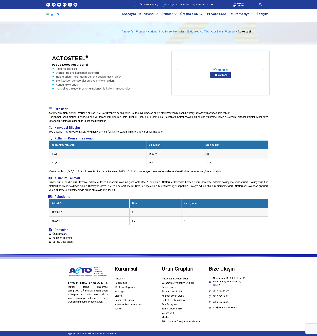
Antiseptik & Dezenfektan (175, 278)
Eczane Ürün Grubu (172, 291)
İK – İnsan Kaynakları (125, 287)
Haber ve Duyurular (125, 300)
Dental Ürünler (169, 287)
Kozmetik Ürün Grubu (173, 295)
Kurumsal (146, 14)
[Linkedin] (70, 5)
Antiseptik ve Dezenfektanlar (166, 31)
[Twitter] (59, 5)
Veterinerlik (168, 313)
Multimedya (240, 14)
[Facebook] (54, 5)
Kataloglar (120, 291)
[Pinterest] (75, 5)
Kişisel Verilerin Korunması (128, 304)
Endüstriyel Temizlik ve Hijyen (177, 300)
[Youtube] (65, 5)
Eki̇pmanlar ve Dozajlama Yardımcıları (181, 321)
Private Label (217, 14)
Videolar (119, 295)
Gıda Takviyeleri (170, 304)
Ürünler (167, 14)
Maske (165, 317)
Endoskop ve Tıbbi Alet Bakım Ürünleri (211, 31)
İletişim (262, 14)
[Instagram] (48, 5)
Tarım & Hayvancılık (172, 308)
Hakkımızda (121, 283)
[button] (220, 75)
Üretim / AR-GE (192, 14)
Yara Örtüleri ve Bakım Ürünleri (178, 283)
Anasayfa (129, 14)
